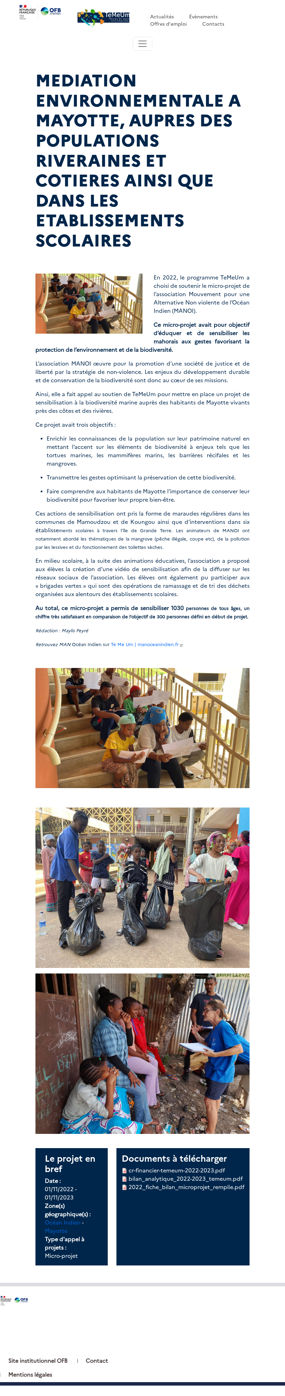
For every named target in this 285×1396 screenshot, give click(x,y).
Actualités (162, 17)
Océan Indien (63, 1222)
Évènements (203, 17)
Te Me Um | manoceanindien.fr (145, 644)
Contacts (213, 24)
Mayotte (56, 1231)
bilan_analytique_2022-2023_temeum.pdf (186, 1179)
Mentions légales (30, 1374)
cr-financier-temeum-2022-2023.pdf (177, 1170)
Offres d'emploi (168, 24)
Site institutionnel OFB (38, 1360)
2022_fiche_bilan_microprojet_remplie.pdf (186, 1187)
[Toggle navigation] (142, 44)
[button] (88, 303)
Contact (97, 1360)
